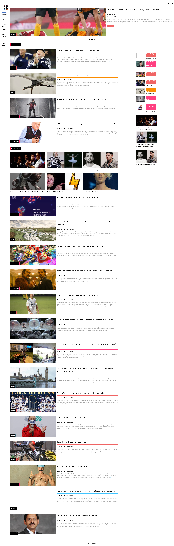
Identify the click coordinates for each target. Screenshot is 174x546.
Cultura (4, 29)
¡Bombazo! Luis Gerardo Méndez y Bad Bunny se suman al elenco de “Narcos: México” (100, 170)
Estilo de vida (5, 27)
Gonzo (3, 32)
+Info (3, 46)
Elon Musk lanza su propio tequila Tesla (55, 191)
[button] (90, 39)
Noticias (4, 19)
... (109, 61)
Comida (4, 37)
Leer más (110, 28)
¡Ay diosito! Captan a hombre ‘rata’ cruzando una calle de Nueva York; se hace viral (27, 191)
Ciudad (3, 22)
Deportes (4, 39)
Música (4, 24)
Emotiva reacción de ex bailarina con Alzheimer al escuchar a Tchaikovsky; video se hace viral (64, 170)
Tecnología (4, 14)
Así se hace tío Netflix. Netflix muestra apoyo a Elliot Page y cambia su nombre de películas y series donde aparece (137, 11)
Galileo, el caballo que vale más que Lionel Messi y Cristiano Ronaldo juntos (26, 170)
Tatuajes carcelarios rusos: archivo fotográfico (93, 191)
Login (3, 43)
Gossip (3, 17)
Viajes (3, 34)
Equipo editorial (61, 55)
